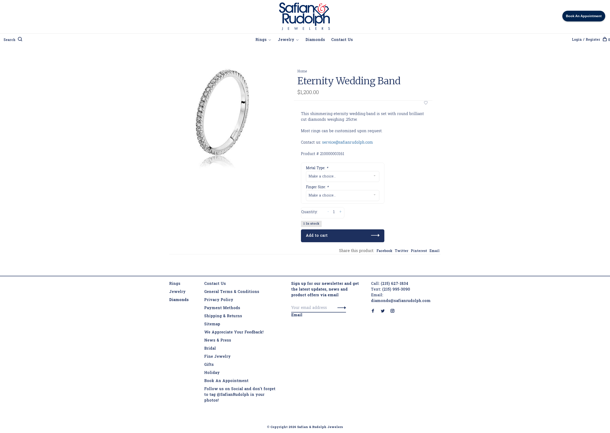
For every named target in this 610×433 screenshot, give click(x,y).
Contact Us (342, 40)
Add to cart (317, 236)
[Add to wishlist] (426, 103)
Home (302, 71)
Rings (261, 40)
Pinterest (419, 251)
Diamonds (315, 40)
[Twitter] (383, 311)
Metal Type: (317, 168)
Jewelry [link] (177, 292)
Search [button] (9, 40)
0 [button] (609, 40)
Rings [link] (174, 284)
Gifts (209, 365)
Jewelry (286, 40)
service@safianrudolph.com (347, 143)
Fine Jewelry (217, 357)
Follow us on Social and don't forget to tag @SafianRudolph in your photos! (239, 394)
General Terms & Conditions (231, 292)
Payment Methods (222, 308)
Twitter (401, 251)
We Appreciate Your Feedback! (234, 332)
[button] (340, 308)
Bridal (210, 349)
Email (434, 251)
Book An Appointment (226, 381)
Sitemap (212, 324)
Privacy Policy (218, 300)
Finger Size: (317, 187)
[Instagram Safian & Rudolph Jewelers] (392, 311)
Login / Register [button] (586, 39)
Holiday (212, 373)
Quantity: (309, 212)
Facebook (384, 251)
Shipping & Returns (223, 316)
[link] (179, 300)
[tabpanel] (223, 115)
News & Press (217, 340)
